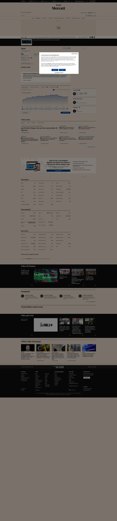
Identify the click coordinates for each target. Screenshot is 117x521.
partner (73, 63)
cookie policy (49, 63)
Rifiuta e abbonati (74, 53)
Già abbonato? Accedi (59, 72)
